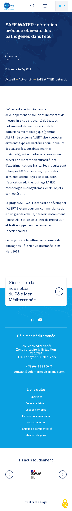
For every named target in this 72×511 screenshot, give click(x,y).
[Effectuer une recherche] (32, 6)
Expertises (36, 397)
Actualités (26, 79)
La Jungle (42, 502)
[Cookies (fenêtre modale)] (65, 504)
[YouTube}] (40, 320)
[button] (45, 6)
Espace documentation (36, 416)
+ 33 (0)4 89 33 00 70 (39, 366)
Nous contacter (36, 422)
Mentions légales (36, 435)
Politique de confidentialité (36, 429)
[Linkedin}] (32, 320)
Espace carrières (36, 409)
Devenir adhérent (36, 403)
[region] (36, 79)
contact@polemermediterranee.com (39, 372)
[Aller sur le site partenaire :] (39, 474)
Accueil (10, 79)
